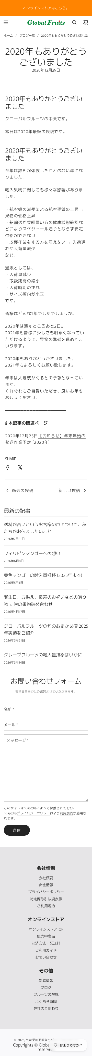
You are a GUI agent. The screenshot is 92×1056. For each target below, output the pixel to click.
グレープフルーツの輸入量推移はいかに (43, 654)
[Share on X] (20, 468)
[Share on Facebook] (7, 468)
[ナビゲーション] (5, 22)
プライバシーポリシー (33, 813)
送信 (17, 830)
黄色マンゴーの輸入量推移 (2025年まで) (43, 575)
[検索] (74, 22)
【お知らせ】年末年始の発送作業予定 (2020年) (45, 438)
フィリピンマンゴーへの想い (32, 553)
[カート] (85, 22)
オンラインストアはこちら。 (46, 7)
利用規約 (66, 813)
